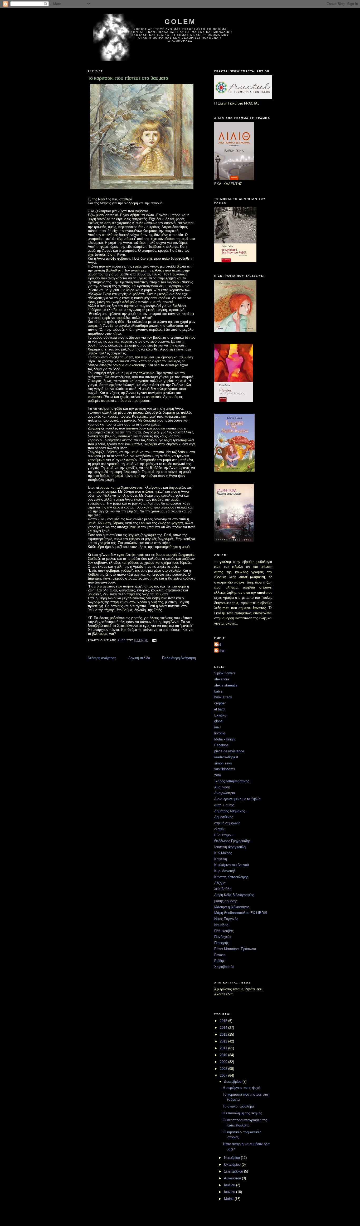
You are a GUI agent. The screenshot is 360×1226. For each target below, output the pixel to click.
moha (220, 651)
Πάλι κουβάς (223, 931)
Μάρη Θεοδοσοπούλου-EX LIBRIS (240, 913)
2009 (224, 1062)
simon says (223, 763)
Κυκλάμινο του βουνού (231, 865)
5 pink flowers (224, 673)
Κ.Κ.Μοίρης (223, 853)
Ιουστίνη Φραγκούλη (230, 847)
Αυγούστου (233, 1178)
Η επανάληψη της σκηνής (242, 1113)
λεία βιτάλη (222, 889)
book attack (223, 697)
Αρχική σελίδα (139, 658)
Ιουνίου (230, 1192)
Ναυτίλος (221, 925)
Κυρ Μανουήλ (225, 871)
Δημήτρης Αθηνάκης (229, 811)
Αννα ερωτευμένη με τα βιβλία (237, 799)
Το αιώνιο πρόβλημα (238, 1106)
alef (218, 645)
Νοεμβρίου (232, 1158)
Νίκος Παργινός (226, 919)
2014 (224, 1028)
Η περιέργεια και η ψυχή (241, 1088)
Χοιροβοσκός (224, 967)
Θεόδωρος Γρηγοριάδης (232, 841)
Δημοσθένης (223, 817)
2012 (224, 1041)
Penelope (221, 745)
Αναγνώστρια (224, 793)
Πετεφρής (221, 943)
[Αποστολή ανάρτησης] (154, 640)
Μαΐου (229, 1199)
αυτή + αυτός (224, 805)
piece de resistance (229, 751)
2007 (224, 1075)
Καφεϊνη (220, 859)
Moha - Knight (225, 739)
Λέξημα (220, 883)
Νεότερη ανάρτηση (102, 658)
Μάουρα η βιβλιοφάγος (231, 907)
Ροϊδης (219, 961)
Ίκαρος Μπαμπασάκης (231, 781)
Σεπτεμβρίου (234, 1171)
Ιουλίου (230, 1185)
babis (218, 691)
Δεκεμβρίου (233, 1082)
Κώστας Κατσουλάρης (231, 877)
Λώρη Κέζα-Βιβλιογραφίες (234, 895)
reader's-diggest (226, 757)
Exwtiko (220, 715)
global (218, 721)
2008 (224, 1069)
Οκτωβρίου (233, 1164)
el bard (219, 709)
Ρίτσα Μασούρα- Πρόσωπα (235, 949)
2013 (224, 1034)
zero (217, 775)
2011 (224, 1048)
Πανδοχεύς (222, 937)
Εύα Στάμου (223, 835)
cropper (220, 703)
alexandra (221, 679)
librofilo (219, 733)
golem (180, 22)
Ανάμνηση (222, 787)
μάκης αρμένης (225, 901)
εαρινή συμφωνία (227, 823)
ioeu (217, 727)
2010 (224, 1055)
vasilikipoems (224, 769)
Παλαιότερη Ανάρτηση (179, 658)
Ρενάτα (220, 955)
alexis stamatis (225, 685)
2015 (224, 1021)
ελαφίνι (219, 829)
